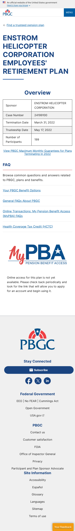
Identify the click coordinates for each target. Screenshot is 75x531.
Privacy (37, 461)
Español (37, 487)
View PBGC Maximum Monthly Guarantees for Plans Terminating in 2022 (37, 152)
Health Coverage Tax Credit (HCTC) (28, 226)
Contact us (37, 432)
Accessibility (37, 480)
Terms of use (37, 516)
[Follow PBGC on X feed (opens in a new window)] (38, 384)
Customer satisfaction (37, 439)
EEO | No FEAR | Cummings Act (37, 401)
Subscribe (41, 370)
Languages (37, 501)
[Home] (33, 12)
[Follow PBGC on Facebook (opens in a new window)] (29, 384)
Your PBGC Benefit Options (22, 190)
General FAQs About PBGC (21, 201)
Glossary (37, 494)
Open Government (37, 408)
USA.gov (36, 415)
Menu (69, 12)
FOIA (37, 447)
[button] (62, 527)
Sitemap (37, 508)
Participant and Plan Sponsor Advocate (38, 468)
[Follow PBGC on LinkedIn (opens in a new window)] (47, 384)
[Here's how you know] (37, 4)
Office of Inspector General (37, 454)
